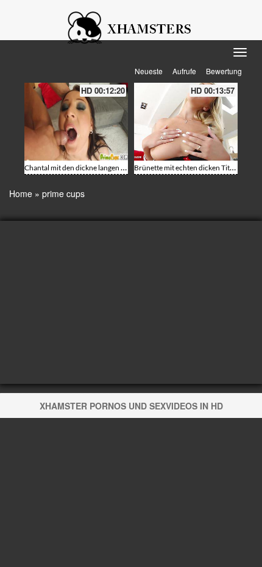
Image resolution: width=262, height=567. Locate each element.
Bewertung (224, 71)
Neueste (149, 71)
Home (20, 193)
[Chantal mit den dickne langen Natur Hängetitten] (76, 122)
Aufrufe (184, 71)
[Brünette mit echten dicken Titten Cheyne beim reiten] (186, 122)
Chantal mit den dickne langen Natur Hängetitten (101, 167)
